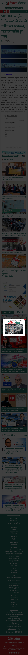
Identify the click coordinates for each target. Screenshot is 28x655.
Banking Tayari (14, 562)
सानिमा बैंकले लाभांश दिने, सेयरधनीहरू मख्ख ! (12, 216)
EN (5, 11)
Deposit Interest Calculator (14, 580)
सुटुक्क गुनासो (15, 8)
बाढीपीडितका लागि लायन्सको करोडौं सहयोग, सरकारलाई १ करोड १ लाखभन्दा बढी (14, 198)
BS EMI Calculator (14, 594)
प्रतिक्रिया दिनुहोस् (8, 276)
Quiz (14, 576)
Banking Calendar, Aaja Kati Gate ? (14, 550)
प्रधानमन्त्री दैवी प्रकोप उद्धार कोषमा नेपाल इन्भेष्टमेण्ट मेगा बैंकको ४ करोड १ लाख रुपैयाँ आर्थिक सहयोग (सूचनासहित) (14, 272)
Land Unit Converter (14, 591)
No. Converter (14, 601)
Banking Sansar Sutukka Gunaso (14, 553)
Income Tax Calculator (14, 585)
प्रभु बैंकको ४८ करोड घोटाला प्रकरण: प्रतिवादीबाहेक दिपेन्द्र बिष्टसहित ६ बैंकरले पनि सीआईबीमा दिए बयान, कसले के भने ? (14, 331)
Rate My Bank (14, 569)
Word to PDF (14, 603)
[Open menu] (26, 11)
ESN (19, 649)
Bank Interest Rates (14, 558)
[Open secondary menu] (2, 3)
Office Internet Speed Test (14, 582)
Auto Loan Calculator (14, 589)
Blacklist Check (14, 567)
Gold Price (14, 606)
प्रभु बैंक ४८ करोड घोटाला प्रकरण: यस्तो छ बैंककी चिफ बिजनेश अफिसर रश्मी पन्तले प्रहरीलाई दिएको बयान (13, 351)
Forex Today (14, 604)
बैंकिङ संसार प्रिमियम (9, 435)
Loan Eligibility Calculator (14, 584)
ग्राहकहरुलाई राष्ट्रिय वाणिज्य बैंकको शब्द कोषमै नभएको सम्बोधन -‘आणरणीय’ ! (13, 390)
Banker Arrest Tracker (14, 557)
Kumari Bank (4, 426)
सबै (26, 436)
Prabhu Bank (4, 327)
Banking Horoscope (14, 560)
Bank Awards (14, 570)
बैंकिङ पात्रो (8, 8)
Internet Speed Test (14, 592)
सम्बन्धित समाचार (8, 159)
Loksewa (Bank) (14, 564)
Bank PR (14, 574)
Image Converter (14, 599)
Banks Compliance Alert (14, 555)
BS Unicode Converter (14, 587)
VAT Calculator (14, 596)
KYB (21, 8)
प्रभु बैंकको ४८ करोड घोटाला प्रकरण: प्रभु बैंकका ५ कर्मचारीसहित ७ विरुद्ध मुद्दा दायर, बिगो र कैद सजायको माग (14, 370)
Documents (14, 572)
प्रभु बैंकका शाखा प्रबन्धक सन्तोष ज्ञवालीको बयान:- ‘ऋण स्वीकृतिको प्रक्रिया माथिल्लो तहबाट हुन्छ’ (13, 410)
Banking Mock (14, 565)
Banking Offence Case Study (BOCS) (14, 551)
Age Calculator (14, 597)
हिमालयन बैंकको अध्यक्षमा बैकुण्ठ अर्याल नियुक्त (12, 253)
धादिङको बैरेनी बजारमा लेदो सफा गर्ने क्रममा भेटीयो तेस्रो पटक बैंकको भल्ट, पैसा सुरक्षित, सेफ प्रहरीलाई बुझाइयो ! (14, 234)
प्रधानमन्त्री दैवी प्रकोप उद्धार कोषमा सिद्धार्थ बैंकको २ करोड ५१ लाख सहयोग (13, 178)
